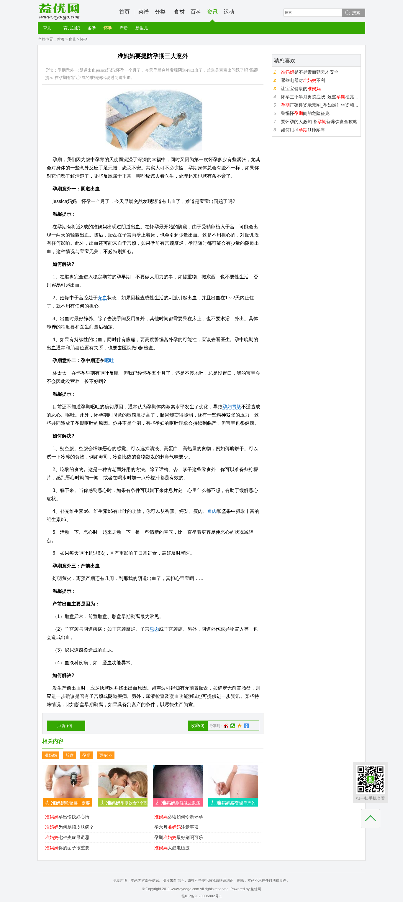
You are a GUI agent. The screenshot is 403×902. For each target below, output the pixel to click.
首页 (124, 12)
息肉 (154, 629)
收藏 (197, 725)
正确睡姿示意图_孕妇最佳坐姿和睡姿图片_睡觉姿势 (320, 105)
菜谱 (143, 12)
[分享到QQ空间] (239, 725)
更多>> (105, 755)
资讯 (212, 12)
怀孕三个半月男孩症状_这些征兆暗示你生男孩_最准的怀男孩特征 (320, 96)
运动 (229, 12)
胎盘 (69, 755)
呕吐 (109, 360)
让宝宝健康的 (301, 88)
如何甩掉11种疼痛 (303, 129)
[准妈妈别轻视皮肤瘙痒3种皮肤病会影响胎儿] (178, 784)
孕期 (86, 755)
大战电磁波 (172, 847)
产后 (123, 28)
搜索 (356, 12)
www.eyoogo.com (185, 889)
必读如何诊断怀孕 (178, 816)
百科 (196, 12)
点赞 (64, 725)
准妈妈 (51, 755)
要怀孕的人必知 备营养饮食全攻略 (319, 121)
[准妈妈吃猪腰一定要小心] (67, 784)
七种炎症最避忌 (67, 837)
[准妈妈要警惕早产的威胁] (233, 784)
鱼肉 (212, 511)
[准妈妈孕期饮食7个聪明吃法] (123, 784)
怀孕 (108, 28)
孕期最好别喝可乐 (178, 837)
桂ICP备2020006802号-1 (201, 896)
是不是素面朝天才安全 (309, 72)
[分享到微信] (232, 725)
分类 (160, 12)
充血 (102, 297)
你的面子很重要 (67, 847)
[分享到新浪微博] (226, 725)
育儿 (47, 28)
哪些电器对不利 (303, 80)
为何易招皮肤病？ (69, 827)
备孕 (92, 28)
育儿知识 (71, 28)
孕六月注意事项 (176, 827)
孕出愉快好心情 (67, 816)
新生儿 (141, 28)
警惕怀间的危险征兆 (305, 113)
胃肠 (236, 406)
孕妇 (227, 406)
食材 (179, 12)
